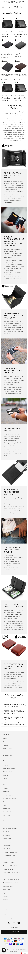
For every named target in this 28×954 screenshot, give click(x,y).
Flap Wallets (6, 831)
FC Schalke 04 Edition (9, 855)
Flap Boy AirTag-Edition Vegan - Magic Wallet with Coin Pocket (7, 97)
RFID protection (17, 674)
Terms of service (15, 949)
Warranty (5, 788)
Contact (5, 778)
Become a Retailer (8, 748)
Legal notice (23, 949)
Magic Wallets (10, 443)
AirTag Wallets (6, 848)
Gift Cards (5, 899)
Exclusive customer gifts (9, 798)
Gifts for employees (8, 795)
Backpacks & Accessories (10, 828)
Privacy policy (7, 949)
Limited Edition (7, 859)
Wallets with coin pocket (9, 869)
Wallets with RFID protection (10, 865)
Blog (4, 801)
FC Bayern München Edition (10, 852)
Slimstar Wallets (7, 838)
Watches (5, 896)
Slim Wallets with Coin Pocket (11, 876)
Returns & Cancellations (9, 768)
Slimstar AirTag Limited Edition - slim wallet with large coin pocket (20, 76)
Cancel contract (14, 931)
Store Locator (6, 752)
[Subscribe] (25, 914)
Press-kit (5, 745)
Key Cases (5, 893)
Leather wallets (7, 845)
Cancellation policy (20, 946)
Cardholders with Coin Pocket (11, 879)
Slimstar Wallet (11, 387)
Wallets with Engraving (9, 862)
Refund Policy (6, 808)
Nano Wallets (6, 835)
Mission (5, 738)
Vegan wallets (6, 889)
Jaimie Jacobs (11, 946)
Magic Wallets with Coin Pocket (11, 872)
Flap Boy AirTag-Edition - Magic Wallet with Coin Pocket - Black (7, 33)
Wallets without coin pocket (10, 882)
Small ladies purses (8, 886)
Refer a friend (6, 791)
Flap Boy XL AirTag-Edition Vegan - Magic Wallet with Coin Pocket (20, 97)
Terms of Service (7, 812)
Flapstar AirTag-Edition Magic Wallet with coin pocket (7, 76)
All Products (6, 825)
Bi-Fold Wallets (7, 842)
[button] (3, 7)
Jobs (4, 805)
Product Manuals (7, 771)
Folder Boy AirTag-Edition (19, 54)
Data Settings (6, 815)
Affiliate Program (7, 755)
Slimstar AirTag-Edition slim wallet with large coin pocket (7, 54)
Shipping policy (14, 951)
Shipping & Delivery (8, 765)
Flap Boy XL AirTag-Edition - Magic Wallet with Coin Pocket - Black (20, 33)
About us (5, 775)
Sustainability (6, 741)
